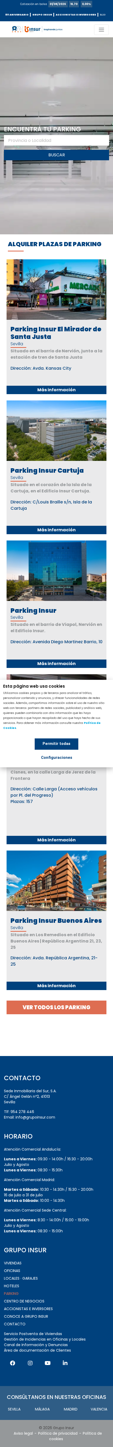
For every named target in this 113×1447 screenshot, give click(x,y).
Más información (56, 390)
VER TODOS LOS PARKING (56, 1007)
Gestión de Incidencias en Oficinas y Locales (45, 1339)
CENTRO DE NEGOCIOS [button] (24, 1301)
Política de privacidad (58, 1433)
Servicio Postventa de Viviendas (33, 1333)
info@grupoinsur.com (35, 1117)
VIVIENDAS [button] (13, 1263)
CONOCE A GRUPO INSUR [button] (26, 1316)
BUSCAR (56, 155)
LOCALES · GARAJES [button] (21, 1278)
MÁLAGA (42, 1409)
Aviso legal (23, 1433)
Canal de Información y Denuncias (36, 1344)
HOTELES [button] (11, 1286)
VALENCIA (99, 1409)
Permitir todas (56, 743)
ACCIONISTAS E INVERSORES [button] (76, 14)
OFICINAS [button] (12, 1270)
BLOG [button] (103, 14)
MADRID (71, 1409)
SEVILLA (14, 1409)
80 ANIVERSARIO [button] (17, 14)
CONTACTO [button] (14, 1324)
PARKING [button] (11, 1293)
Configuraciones (56, 757)
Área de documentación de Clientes (37, 1350)
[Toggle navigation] (101, 29)
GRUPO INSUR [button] (42, 14)
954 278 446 (22, 1111)
